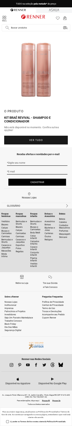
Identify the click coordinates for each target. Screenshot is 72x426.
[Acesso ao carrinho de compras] (65, 19)
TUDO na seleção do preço (36, 3)
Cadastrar (37, 182)
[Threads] (52, 366)
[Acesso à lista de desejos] (58, 19)
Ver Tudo (36, 140)
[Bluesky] (61, 366)
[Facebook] (36, 365)
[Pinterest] (19, 365)
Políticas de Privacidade (48, 412)
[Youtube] (28, 365)
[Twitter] (44, 365)
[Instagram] (11, 365)
